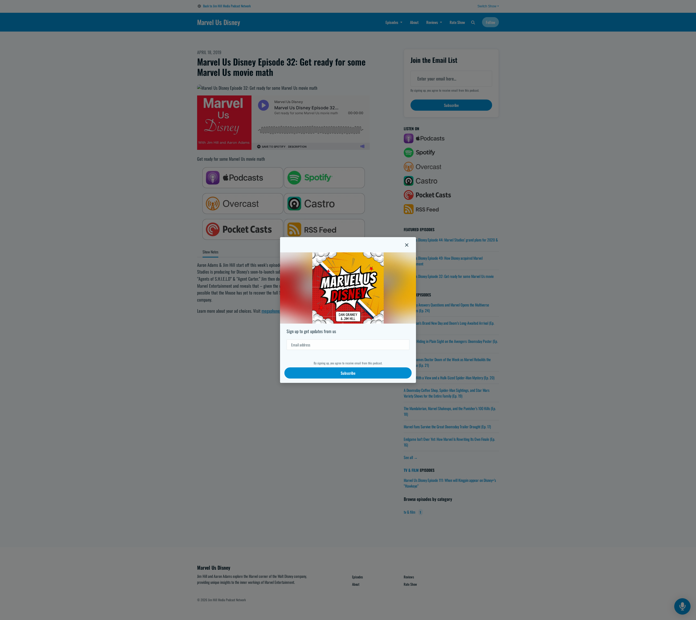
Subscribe (348, 373)
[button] (406, 244)
